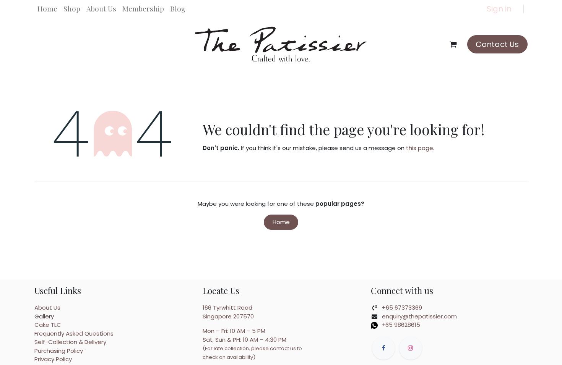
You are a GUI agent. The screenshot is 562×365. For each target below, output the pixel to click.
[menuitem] (47, 8)
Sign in (499, 8)
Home (281, 222)
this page (419, 148)
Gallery (44, 316)
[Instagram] (410, 348)
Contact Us (497, 44)
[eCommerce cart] (453, 44)
